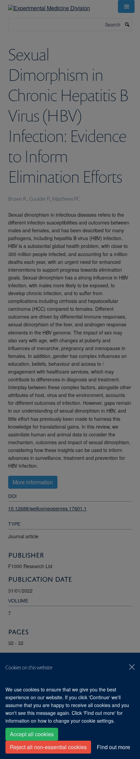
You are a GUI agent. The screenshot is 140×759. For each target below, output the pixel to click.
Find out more (113, 747)
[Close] (131, 667)
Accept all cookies (32, 734)
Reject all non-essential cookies (48, 747)
